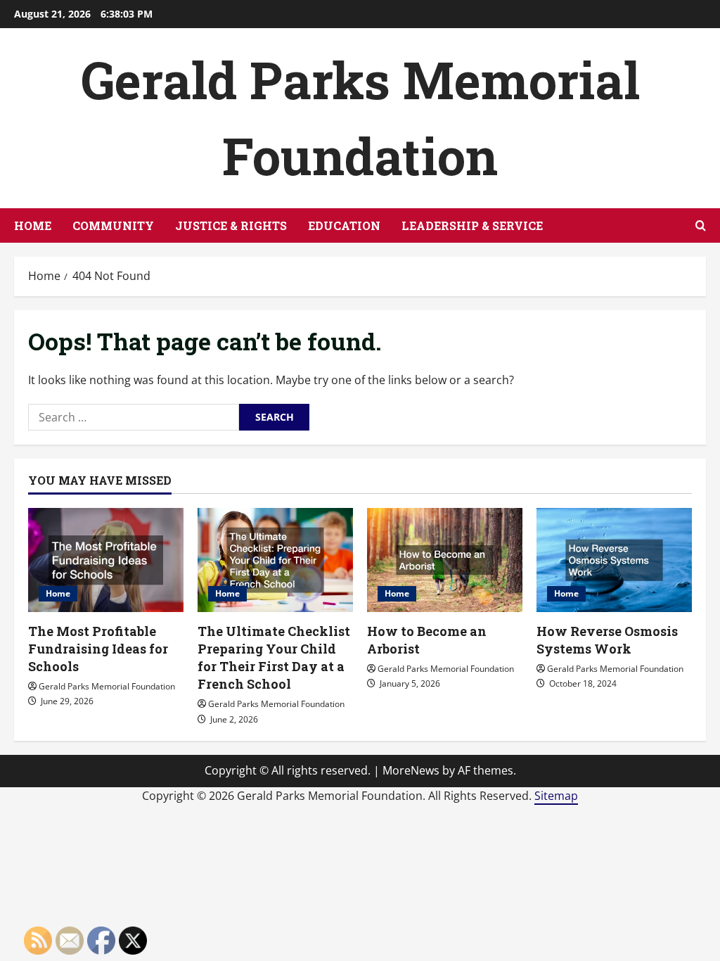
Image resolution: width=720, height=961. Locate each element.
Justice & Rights (231, 225)
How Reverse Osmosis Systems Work (607, 640)
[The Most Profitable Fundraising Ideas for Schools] (106, 559)
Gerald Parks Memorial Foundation (107, 686)
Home (32, 225)
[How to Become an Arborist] (444, 559)
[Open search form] (700, 225)
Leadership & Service (472, 225)
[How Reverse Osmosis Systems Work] (614, 559)
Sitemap (556, 795)
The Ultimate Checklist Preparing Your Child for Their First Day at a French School (274, 658)
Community (113, 225)
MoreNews (410, 770)
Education (344, 225)
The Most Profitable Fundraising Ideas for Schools (98, 649)
